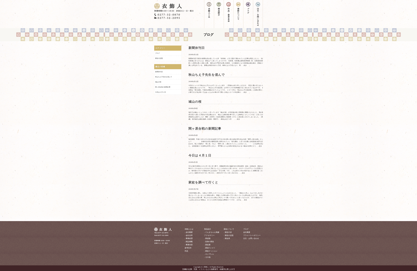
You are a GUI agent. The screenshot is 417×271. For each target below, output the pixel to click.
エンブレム (209, 254)
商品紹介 (219, 14)
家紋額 (207, 238)
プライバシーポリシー (252, 235)
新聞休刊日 (197, 47)
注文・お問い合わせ (258, 14)
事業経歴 (189, 238)
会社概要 (189, 232)
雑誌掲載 (189, 241)
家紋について (238, 14)
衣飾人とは (209, 14)
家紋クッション (211, 251)
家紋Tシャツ (210, 248)
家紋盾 (207, 245)
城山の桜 (195, 101)
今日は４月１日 (200, 155)
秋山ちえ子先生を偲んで (207, 74)
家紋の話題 (159, 58)
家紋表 (227, 238)
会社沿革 (189, 235)
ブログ (248, 14)
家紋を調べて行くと (203, 182)
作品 (186, 251)
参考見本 (188, 248)
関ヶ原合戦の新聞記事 (205, 128)
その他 (207, 257)
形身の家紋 (209, 241)
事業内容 (189, 245)
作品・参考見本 (228, 14)
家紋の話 (228, 232)
